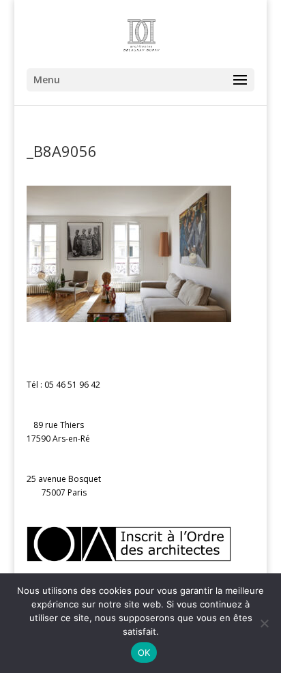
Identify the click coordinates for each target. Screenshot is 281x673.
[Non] (264, 623)
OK (144, 652)
